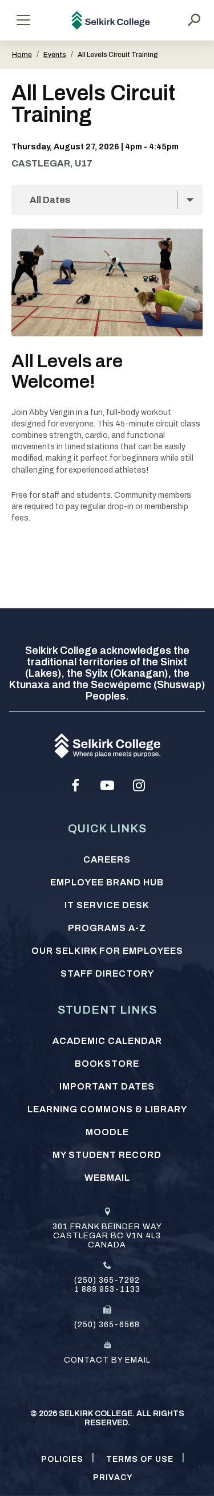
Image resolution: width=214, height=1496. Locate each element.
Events (54, 55)
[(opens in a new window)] (75, 785)
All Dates (50, 200)
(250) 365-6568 (107, 1324)
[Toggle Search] (194, 20)
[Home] (111, 20)
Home (22, 55)
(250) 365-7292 (107, 1280)
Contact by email (107, 1360)
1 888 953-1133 (107, 1289)
